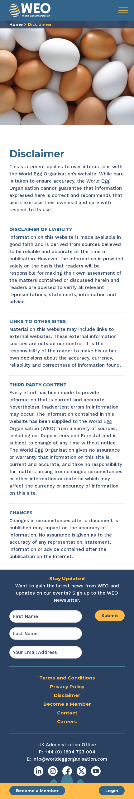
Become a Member (37, 790)
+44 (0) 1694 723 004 (70, 752)
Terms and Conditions (67, 678)
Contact (67, 713)
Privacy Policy (67, 686)
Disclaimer (67, 695)
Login (111, 790)
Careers (67, 721)
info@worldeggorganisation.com (69, 759)
